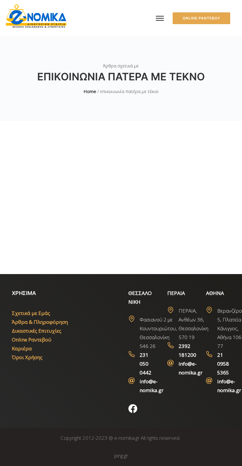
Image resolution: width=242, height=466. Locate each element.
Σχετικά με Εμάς (31, 313)
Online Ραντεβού (31, 339)
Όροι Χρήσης (27, 357)
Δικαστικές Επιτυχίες (36, 330)
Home (90, 91)
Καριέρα (22, 348)
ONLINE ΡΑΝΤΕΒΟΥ (201, 18)
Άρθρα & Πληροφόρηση (40, 322)
